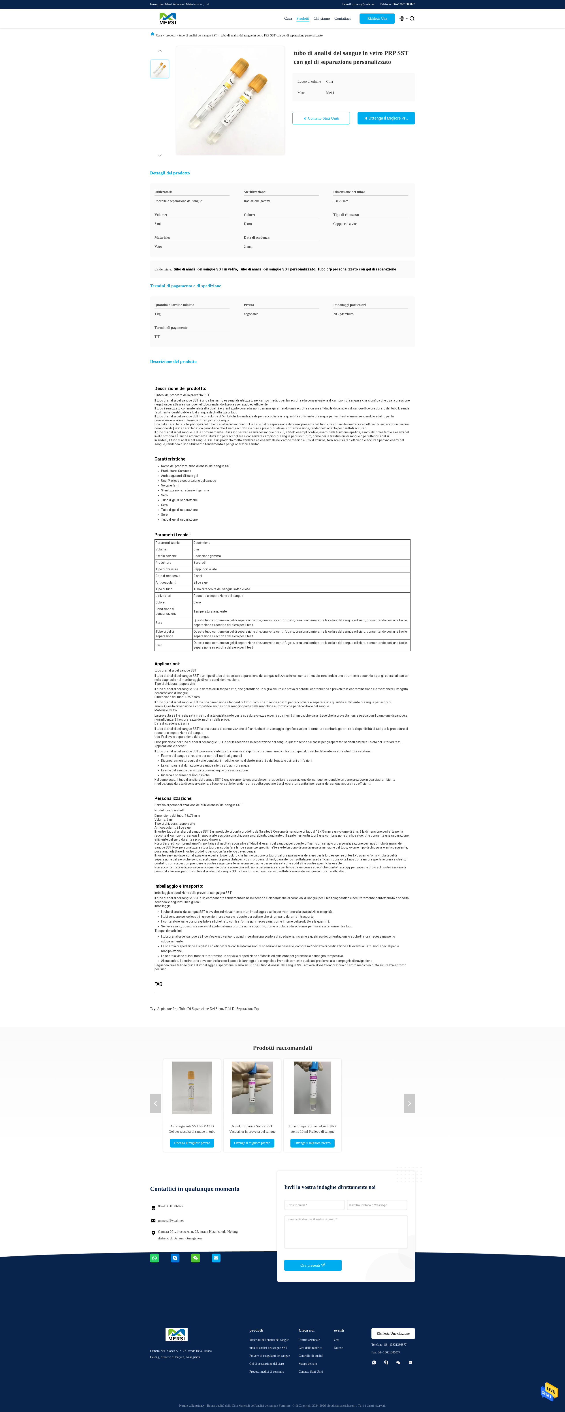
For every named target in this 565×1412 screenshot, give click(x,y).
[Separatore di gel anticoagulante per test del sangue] (252, 1087)
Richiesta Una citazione (377, 20)
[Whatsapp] (160, 1261)
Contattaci (342, 18)
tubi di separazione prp (242, 1008)
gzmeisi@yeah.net (171, 1220)
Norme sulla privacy (192, 1405)
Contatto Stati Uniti (323, 118)
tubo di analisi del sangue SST (198, 35)
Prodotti (302, 18)
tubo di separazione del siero (201, 1008)
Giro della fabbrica (310, 1347)
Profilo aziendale (309, 1340)
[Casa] (167, 18)
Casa (288, 18)
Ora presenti (310, 1265)
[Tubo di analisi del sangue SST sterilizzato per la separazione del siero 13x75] (192, 1087)
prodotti (170, 35)
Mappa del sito (308, 1363)
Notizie (338, 1347)
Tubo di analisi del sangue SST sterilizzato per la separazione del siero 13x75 (192, 1131)
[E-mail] (222, 1261)
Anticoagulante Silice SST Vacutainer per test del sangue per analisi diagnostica (312, 1131)
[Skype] (181, 1261)
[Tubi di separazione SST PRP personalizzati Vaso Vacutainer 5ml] (372, 1087)
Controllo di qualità (311, 1355)
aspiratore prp (167, 1008)
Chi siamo (322, 18)
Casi (336, 1340)
